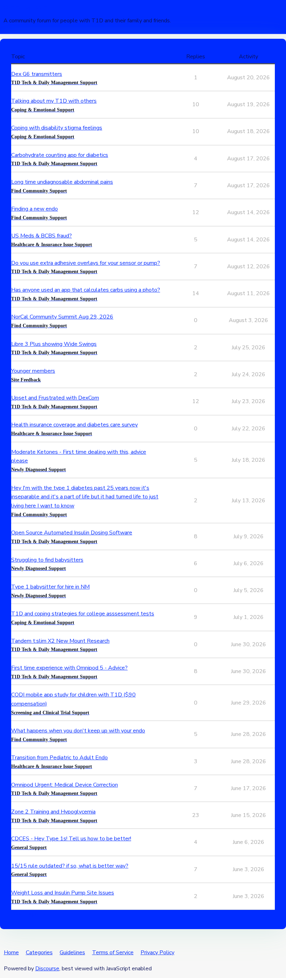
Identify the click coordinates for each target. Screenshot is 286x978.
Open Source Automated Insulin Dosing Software (71, 533)
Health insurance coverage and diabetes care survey (74, 425)
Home (11, 952)
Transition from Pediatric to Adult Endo (59, 757)
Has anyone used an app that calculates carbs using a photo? (85, 290)
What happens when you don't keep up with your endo (78, 731)
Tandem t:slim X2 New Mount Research (60, 641)
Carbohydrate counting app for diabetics (59, 155)
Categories (39, 952)
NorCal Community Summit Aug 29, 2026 (62, 317)
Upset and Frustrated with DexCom (55, 398)
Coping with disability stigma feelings (56, 128)
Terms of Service (113, 952)
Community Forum (25, 7)
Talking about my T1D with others (54, 101)
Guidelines (72, 952)
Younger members (33, 371)
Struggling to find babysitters (47, 560)
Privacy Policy (157, 952)
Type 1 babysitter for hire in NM (50, 587)
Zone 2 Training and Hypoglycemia (53, 812)
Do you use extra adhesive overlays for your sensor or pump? (85, 263)
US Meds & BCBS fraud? (41, 236)
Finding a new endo (34, 209)
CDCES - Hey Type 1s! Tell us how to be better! (71, 838)
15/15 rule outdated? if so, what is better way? (69, 866)
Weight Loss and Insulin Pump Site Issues (62, 893)
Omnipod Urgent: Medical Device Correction (64, 785)
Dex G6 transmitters (36, 74)
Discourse (47, 968)
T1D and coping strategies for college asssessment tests (82, 614)
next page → (28, 914)
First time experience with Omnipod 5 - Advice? (69, 668)
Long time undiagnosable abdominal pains (62, 182)
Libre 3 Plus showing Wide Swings (54, 344)
